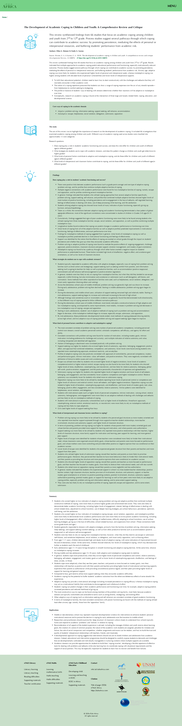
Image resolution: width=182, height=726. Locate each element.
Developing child (76, 671)
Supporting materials (32, 680)
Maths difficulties (53, 679)
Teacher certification (32, 683)
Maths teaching (52, 675)
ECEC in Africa (74, 681)
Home (4, 17)
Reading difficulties (31, 676)
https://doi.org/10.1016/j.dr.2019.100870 (93, 58)
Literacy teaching (31, 673)
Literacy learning (31, 669)
